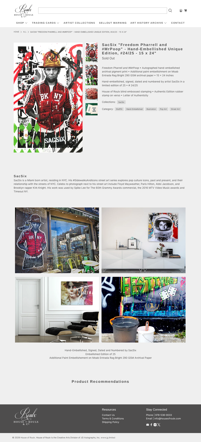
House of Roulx (28, 437)
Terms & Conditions (113, 418)
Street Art (175, 109)
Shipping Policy (110, 422)
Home (16, 32)
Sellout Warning (113, 23)
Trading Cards (44, 23)
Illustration (151, 109)
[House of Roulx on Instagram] (155, 425)
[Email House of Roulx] (147, 425)
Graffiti (119, 109)
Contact (178, 23)
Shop (20, 23)
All (24, 32)
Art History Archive (146, 23)
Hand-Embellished (134, 109)
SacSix (121, 102)
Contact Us (108, 414)
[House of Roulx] (23, 10)
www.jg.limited (108, 437)
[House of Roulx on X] (158, 425)
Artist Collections (79, 23)
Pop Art (163, 109)
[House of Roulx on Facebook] (151, 425)
